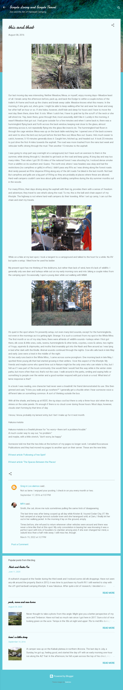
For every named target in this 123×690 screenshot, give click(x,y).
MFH (22, 503)
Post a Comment (19, 544)
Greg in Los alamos (30, 486)
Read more (109, 592)
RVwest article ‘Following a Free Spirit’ (27, 454)
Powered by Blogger (63, 676)
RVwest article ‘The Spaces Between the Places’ (32, 462)
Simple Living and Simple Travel (33, 7)
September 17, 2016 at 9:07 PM (35, 495)
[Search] (119, 8)
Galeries (68, 682)
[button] (113, 25)
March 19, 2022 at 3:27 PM (33, 537)
